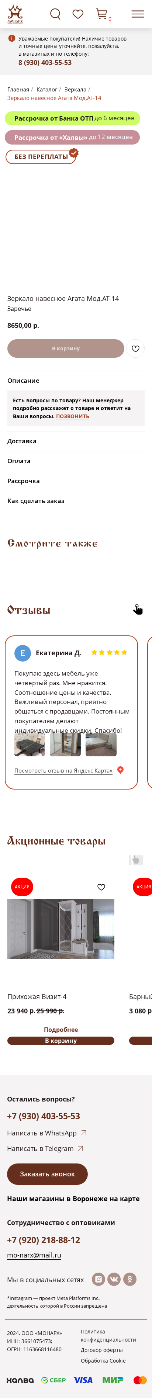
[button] (47, 1174)
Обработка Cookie (103, 1360)
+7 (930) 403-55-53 (43, 1116)
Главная (18, 89)
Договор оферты (102, 1349)
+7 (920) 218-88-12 (43, 1240)
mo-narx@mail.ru (34, 1254)
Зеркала (75, 89)
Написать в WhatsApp (42, 1132)
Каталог (47, 89)
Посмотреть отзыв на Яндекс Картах (63, 770)
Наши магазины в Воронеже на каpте (73, 1198)
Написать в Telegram (40, 1148)
